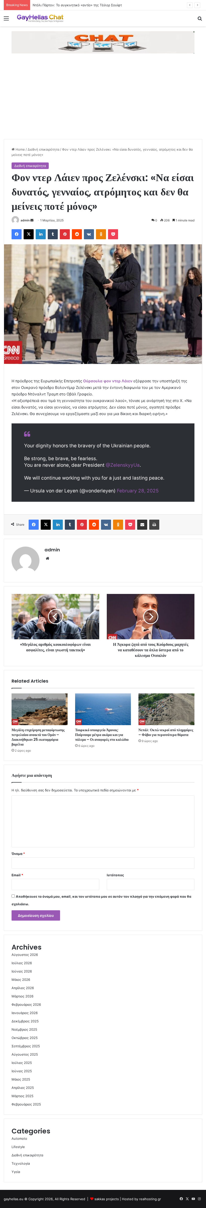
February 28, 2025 (138, 491)
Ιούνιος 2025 (22, 1071)
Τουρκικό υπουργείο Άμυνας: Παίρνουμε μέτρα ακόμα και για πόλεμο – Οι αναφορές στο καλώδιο (102, 734)
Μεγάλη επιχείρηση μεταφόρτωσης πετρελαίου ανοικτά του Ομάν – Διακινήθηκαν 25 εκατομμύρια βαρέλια (38, 737)
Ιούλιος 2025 (22, 1063)
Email (17, 875)
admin (25, 220)
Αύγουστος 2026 (25, 955)
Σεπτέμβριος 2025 (26, 1046)
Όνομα (18, 854)
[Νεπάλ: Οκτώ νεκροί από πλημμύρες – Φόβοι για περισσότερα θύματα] (166, 709)
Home (20, 149)
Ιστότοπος (115, 875)
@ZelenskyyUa (123, 465)
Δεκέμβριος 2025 (25, 1021)
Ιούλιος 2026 (22, 963)
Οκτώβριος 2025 (25, 1038)
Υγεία (16, 1172)
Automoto (19, 1138)
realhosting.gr (150, 1199)
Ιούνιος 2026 (22, 971)
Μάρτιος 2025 (22, 1096)
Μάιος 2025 (21, 1079)
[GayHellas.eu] (40, 18)
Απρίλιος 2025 (23, 1088)
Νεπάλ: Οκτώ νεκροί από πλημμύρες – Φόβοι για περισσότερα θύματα (165, 732)
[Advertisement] (103, 101)
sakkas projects (106, 1199)
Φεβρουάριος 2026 (26, 1004)
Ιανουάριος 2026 (25, 1013)
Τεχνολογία (21, 1163)
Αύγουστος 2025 (25, 1054)
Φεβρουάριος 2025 (26, 1104)
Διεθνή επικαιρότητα (43, 149)
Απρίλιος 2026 (23, 988)
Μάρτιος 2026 (22, 996)
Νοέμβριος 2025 (24, 1029)
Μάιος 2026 (21, 980)
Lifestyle (18, 1147)
